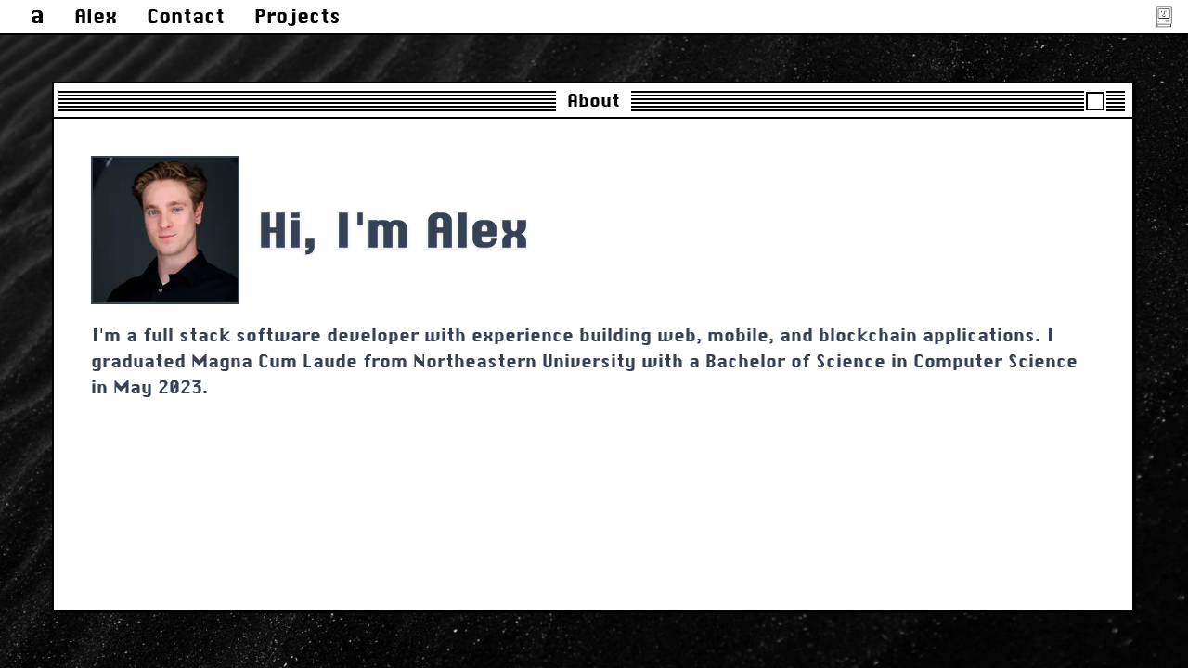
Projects (297, 16)
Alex (95, 16)
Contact (186, 16)
